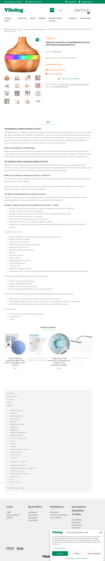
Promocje (73, 18)
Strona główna (11, 29)
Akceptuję (60, 553)
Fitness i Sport (7, 19)
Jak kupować (77, 520)
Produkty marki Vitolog (55, 19)
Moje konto (33, 518)
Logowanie (32, 512)
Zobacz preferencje (94, 553)
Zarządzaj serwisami (59, 548)
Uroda (32, 18)
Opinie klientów (12, 515)
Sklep (20, 29)
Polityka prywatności (82, 558)
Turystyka (22, 18)
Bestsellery (85, 18)
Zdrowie (42, 18)
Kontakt (9, 518)
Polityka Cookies (70, 558)
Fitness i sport (12, 396)
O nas (8, 512)
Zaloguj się (72, 2)
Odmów (77, 553)
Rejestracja (33, 515)
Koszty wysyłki (56, 518)
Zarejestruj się (86, 2)
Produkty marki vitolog (15, 488)
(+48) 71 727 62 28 (34, 2)
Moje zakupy (33, 520)
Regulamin (54, 512)
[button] (101, 532)
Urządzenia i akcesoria (37, 29)
